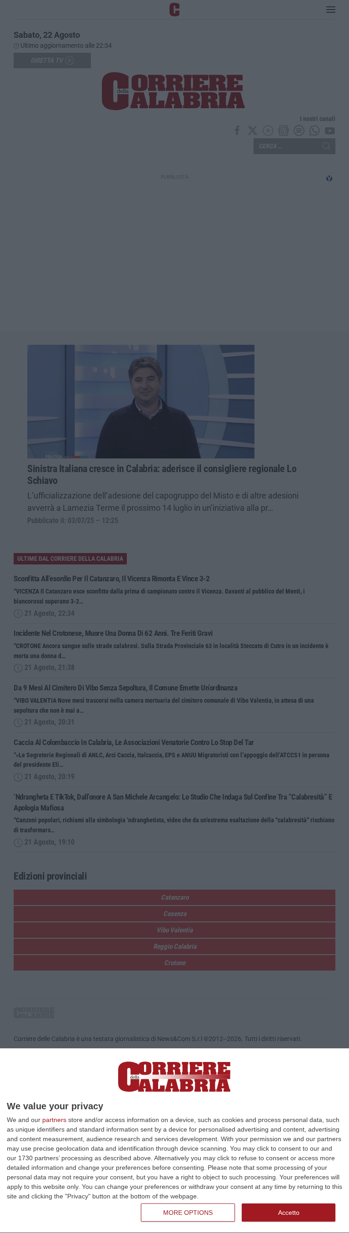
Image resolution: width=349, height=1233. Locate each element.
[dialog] (174, 1141)
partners (54, 1120)
